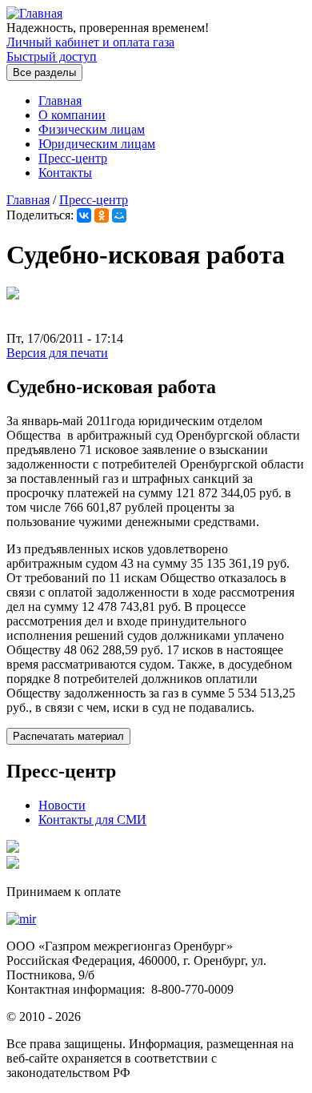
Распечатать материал (68, 736)
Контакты (65, 172)
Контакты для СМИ (92, 819)
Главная (60, 100)
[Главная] (34, 13)
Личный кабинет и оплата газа (90, 42)
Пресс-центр (72, 158)
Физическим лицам (91, 129)
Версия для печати (57, 353)
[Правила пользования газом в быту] (12, 848)
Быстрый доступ (51, 56)
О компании (72, 115)
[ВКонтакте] (84, 215)
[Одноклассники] (101, 215)
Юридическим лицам (96, 144)
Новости (62, 805)
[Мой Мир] (119, 215)
